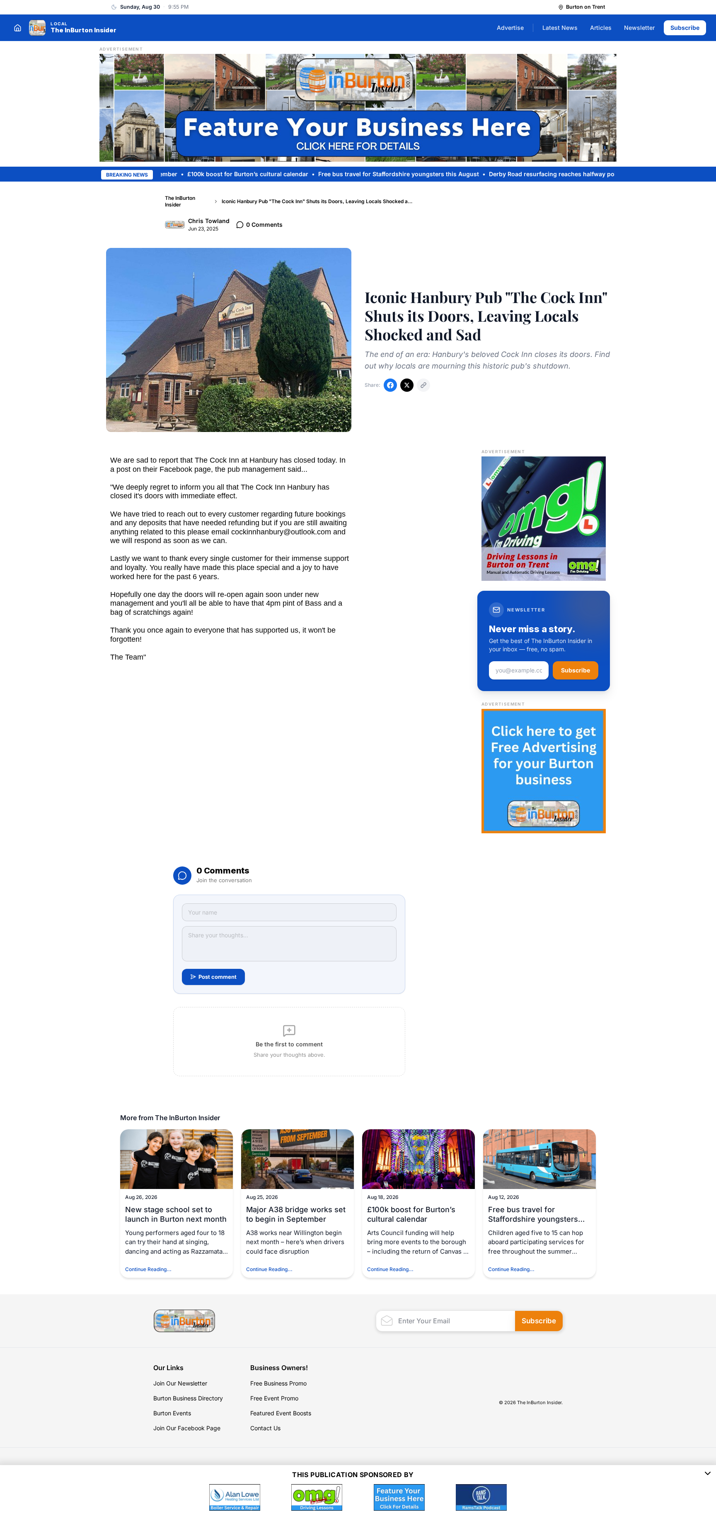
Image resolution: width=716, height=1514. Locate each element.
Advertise (510, 27)
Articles (601, 27)
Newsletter (639, 27)
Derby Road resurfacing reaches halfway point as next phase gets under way (556, 173)
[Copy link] (423, 385)
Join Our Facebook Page (186, 1428)
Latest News (560, 27)
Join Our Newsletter (180, 1383)
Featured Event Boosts (280, 1413)
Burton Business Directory (188, 1398)
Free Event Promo (274, 1398)
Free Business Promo (278, 1383)
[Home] (17, 27)
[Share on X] (407, 385)
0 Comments (264, 224)
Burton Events (172, 1413)
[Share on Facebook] (390, 385)
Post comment (217, 976)
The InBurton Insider (180, 201)
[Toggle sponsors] (708, 1474)
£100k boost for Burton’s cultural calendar (204, 173)
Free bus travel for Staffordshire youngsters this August (355, 173)
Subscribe (684, 27)
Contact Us (265, 1428)
